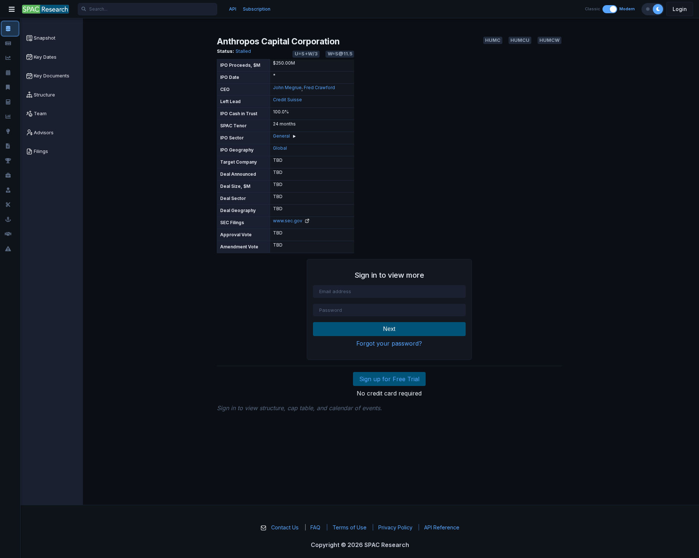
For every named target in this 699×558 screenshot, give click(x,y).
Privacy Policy (395, 527)
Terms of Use (349, 527)
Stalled (243, 51)
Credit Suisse (287, 99)
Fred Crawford (319, 87)
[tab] (52, 38)
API (232, 9)
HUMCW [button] (549, 40)
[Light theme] (647, 9)
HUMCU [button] (519, 40)
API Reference (441, 527)
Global (280, 148)
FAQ (315, 527)
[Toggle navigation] (12, 9)
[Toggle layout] (609, 9)
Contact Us (285, 527)
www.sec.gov (288, 220)
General (281, 136)
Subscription (256, 9)
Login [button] (680, 9)
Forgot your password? (389, 343)
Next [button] (389, 329)
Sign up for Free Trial (389, 379)
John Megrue (287, 87)
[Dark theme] (658, 9)
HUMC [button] (492, 40)
